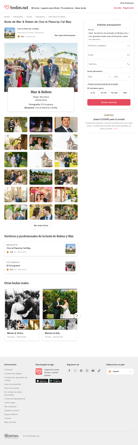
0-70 (93, 93)
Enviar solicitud (109, 102)
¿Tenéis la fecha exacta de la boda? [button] (102, 84)
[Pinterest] (81, 370)
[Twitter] (75, 370)
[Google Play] (55, 382)
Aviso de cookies (11, 388)
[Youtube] (93, 370)
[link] (22, 315)
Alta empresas (10, 406)
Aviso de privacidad (12, 384)
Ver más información (65, 35)
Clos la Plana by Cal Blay (18, 248)
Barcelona (40, 17)
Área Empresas (127, 3)
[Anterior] (5, 316)
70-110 (103, 93)
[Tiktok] (98, 370)
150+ (125, 93)
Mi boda (35, 8)
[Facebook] (69, 370)
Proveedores (67, 8)
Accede (117, 8)
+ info (115, 129)
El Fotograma (13, 265)
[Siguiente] (77, 316)
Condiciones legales (13, 373)
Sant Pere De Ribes (57, 17)
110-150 (114, 93)
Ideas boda (80, 8)
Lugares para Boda (50, 8)
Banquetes (19, 17)
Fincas (30, 17)
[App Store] (42, 382)
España (116, 371)
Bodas (7, 17)
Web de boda (10, 422)
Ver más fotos (41, 225)
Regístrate (128, 8)
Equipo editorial (11, 414)
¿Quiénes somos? (11, 410)
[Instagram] (87, 370)
